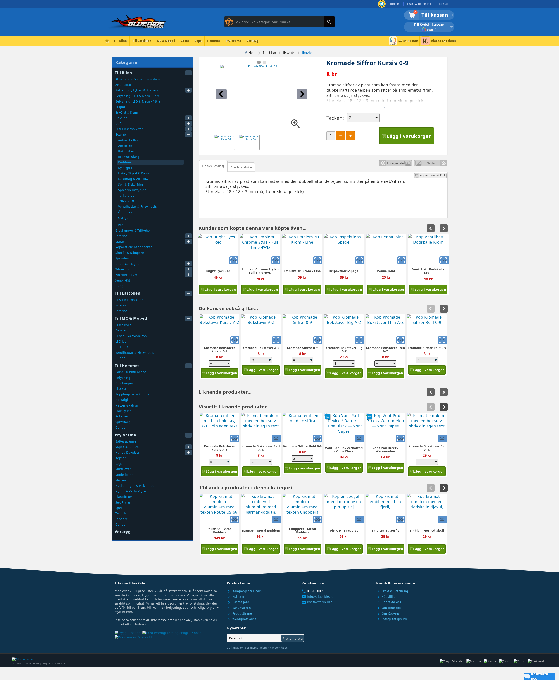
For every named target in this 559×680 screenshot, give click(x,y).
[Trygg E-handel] (382, 7)
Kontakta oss (388, 602)
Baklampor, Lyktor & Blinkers (137, 90)
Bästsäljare (238, 602)
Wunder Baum (126, 275)
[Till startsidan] (23, 659)
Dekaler (121, 118)
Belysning (122, 378)
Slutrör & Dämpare (129, 253)
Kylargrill (125, 168)
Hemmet (213, 41)
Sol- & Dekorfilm (130, 184)
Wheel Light (124, 269)
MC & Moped (166, 41)
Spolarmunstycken (132, 190)
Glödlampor (124, 383)
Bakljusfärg (127, 151)
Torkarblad (126, 195)
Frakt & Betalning (392, 591)
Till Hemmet (127, 365)
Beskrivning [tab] (213, 166)
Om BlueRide (389, 608)
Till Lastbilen (141, 41)
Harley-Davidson (127, 452)
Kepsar (120, 458)
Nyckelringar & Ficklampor (135, 486)
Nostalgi (121, 400)
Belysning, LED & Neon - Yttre (137, 101)
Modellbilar (124, 475)
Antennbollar (128, 140)
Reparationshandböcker (133, 247)
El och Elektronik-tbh (131, 336)
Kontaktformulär (317, 602)
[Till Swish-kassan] (429, 30)
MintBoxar (123, 469)
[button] (221, 94)
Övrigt (123, 217)
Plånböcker (123, 497)
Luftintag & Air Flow (133, 179)
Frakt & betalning (419, 4)
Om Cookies (388, 613)
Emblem (124, 162)
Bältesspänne (125, 441)
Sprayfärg (122, 258)
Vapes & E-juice (127, 447)
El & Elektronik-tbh (129, 129)
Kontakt (444, 4)
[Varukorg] (409, 17)
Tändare (121, 519)
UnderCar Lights (127, 263)
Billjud (120, 107)
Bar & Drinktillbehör (130, 372)
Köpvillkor (386, 597)
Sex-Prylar (123, 502)
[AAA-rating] (172, 632)
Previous (431, 309)
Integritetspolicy (391, 619)
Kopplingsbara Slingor (132, 394)
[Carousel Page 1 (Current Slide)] (259, 62)
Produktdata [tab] (241, 167)
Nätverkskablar (126, 405)
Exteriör (121, 134)
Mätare (120, 241)
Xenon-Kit (122, 280)
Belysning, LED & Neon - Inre (137, 96)
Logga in (394, 4)
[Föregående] (431, 407)
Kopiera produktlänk (430, 176)
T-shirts (121, 513)
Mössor (120, 480)
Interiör (121, 236)
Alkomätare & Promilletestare (137, 79)
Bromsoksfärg (128, 157)
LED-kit (120, 341)
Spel (118, 508)
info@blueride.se (317, 597)
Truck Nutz (126, 201)
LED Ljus (121, 347)
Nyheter (236, 597)
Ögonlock (125, 212)
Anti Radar (123, 85)
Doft (118, 123)
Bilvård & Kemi (126, 112)
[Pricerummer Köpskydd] (133, 637)
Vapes (185, 41)
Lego (198, 41)
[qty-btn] (350, 135)
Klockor (120, 388)
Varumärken (239, 608)
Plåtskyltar (123, 411)
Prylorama (233, 41)
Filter (119, 225)
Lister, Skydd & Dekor (134, 173)
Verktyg (252, 41)
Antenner (125, 146)
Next (444, 309)
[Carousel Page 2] (264, 62)
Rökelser (121, 416)
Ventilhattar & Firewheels (137, 206)
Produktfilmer (240, 613)
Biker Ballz (123, 325)
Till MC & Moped (131, 318)
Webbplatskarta (241, 619)
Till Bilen (120, 41)
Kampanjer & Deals (244, 591)
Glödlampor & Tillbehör (133, 230)
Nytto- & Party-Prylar (131, 491)
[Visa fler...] (444, 407)
